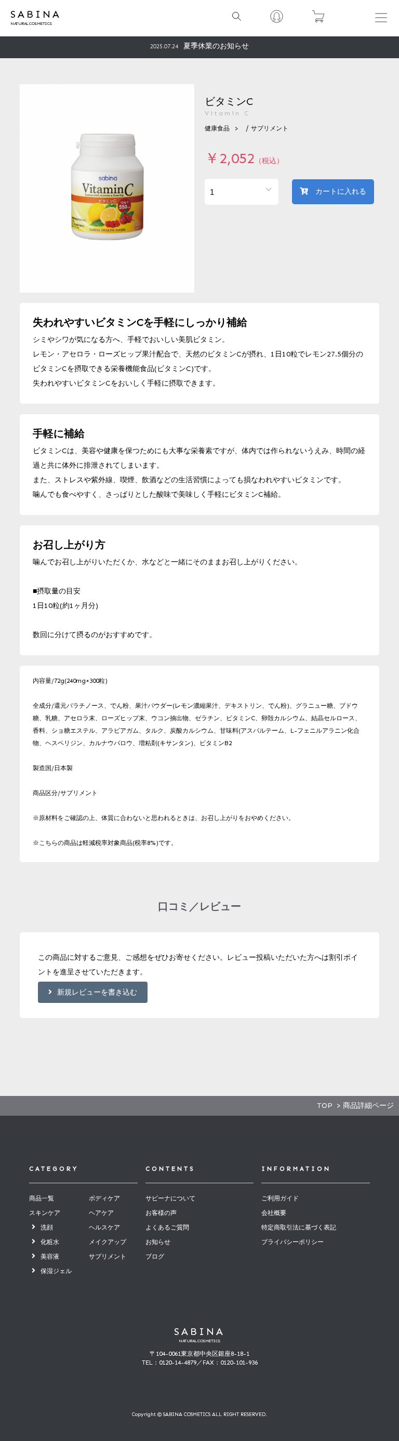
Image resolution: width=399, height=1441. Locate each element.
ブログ (154, 1256)
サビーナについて (170, 1198)
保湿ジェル (56, 1271)
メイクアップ (107, 1242)
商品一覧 (41, 1198)
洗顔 (47, 1227)
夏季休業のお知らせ (199, 46)
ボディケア (104, 1198)
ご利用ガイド (280, 1198)
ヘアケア (101, 1213)
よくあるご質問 (167, 1227)
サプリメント (269, 128)
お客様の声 (161, 1213)
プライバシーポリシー (292, 1242)
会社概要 (273, 1213)
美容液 (50, 1256)
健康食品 (217, 128)
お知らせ (157, 1242)
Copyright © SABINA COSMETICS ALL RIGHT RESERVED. (199, 1414)
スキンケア (44, 1213)
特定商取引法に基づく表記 (298, 1227)
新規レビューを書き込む (97, 992)
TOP (324, 1105)
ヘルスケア (104, 1227)
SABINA (199, 1331)
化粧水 (50, 1242)
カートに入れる (339, 191)
